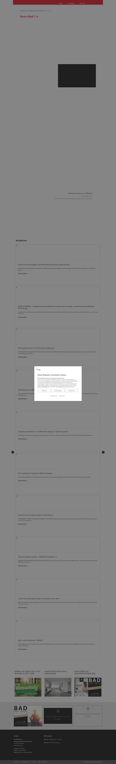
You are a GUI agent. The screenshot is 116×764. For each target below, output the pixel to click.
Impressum (62, 396)
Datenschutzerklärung (43, 386)
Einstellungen (58, 390)
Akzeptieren (71, 390)
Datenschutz (53, 396)
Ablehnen (44, 390)
